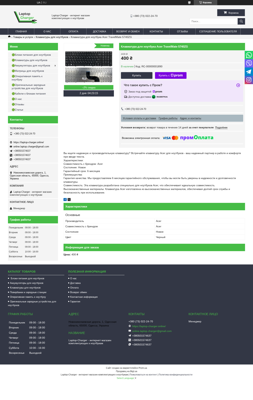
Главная (21, 31)
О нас (47, 31)
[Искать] (241, 21)
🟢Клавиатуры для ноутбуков (29, 60)
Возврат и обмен (127, 31)
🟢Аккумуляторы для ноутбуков (31, 65)
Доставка (99, 31)
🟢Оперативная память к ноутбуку (27, 78)
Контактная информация (84, 297)
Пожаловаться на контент (143, 374)
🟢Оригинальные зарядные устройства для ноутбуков (28, 86)
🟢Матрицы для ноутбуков (28, 70)
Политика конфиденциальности (175, 374)
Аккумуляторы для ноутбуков (26, 283)
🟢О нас (17, 98)
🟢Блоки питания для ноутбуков (31, 54)
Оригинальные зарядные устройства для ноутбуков (32, 303)
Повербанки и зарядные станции (28, 292)
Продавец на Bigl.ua (126, 371)
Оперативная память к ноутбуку (28, 297)
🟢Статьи (17, 109)
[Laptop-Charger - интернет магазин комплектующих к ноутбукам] (25, 26)
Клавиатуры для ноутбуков (52, 37)
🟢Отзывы (18, 104)
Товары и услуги (23, 37)
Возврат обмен (78, 292)
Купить (136, 75)
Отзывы (182, 31)
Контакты (156, 31)
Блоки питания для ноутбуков (27, 278)
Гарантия (75, 301)
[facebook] (65, 200)
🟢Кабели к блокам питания (29, 93)
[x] (69, 200)
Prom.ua (143, 368)
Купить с (164, 75)
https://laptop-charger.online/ (29, 142)
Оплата (73, 31)
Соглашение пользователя (218, 31)
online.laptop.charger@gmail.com (31, 146)
